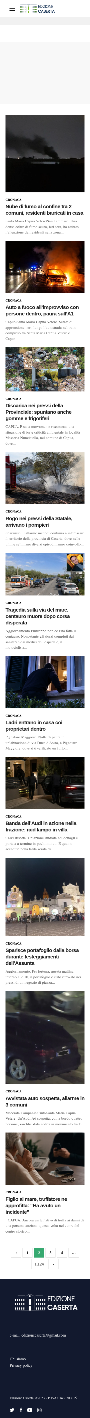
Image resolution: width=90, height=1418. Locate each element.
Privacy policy (21, 1365)
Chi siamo (18, 1358)
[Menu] (12, 8)
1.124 (39, 1264)
